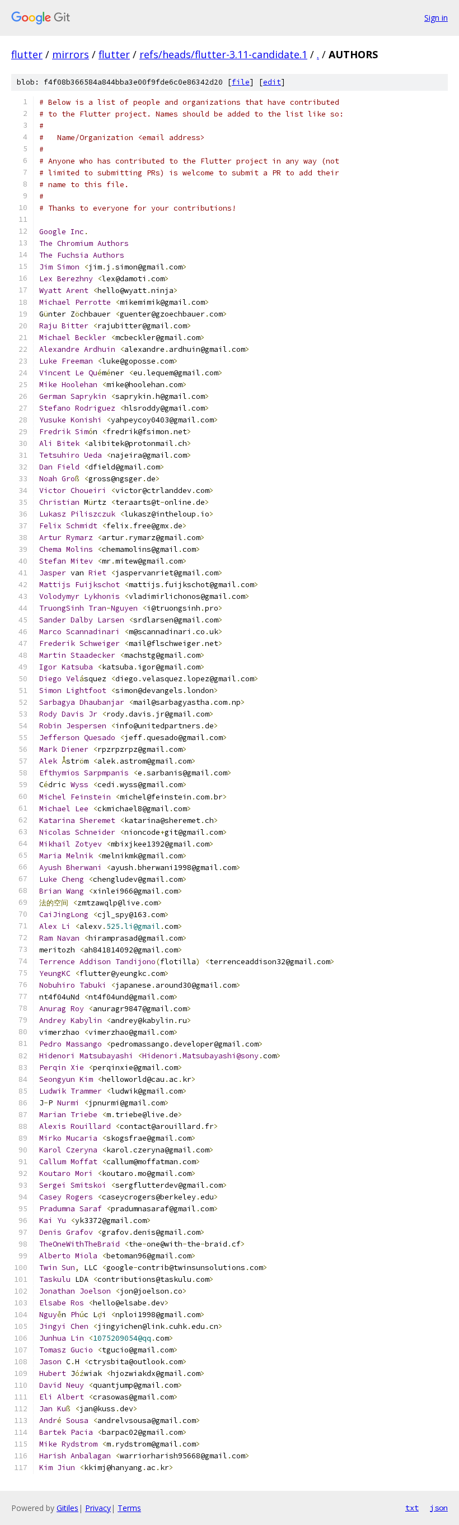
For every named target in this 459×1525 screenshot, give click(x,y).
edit (272, 82)
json (439, 1508)
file (241, 82)
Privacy (98, 1508)
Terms (129, 1508)
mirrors (70, 54)
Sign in (436, 17)
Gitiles (67, 1508)
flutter (27, 54)
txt (412, 1508)
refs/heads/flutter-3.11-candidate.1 (223, 54)
